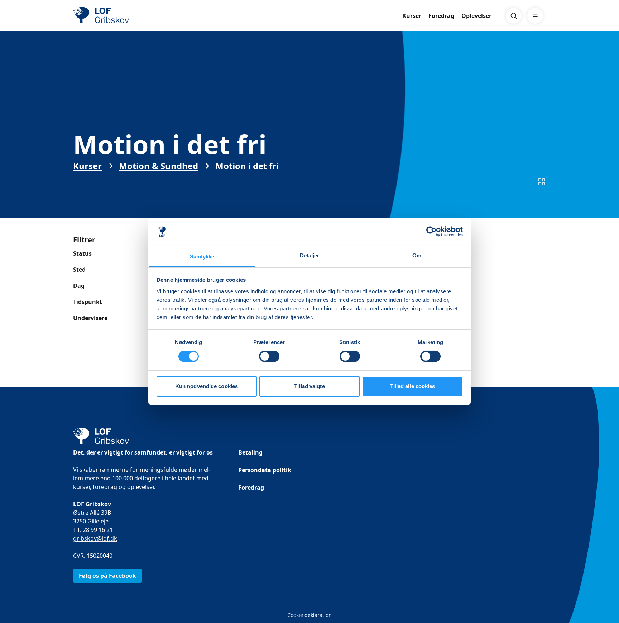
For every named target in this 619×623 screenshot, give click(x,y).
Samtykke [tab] (202, 256)
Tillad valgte (309, 386)
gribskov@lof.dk (95, 538)
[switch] (269, 356)
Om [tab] (416, 255)
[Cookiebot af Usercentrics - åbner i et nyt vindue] (431, 231)
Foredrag (441, 16)
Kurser (411, 16)
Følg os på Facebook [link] (107, 576)
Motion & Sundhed (158, 166)
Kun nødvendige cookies (206, 386)
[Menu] (535, 16)
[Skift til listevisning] (541, 181)
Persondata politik (264, 470)
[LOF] (125, 15)
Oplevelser (476, 16)
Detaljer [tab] (310, 255)
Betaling (250, 452)
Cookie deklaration (309, 615)
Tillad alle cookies (412, 386)
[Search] (514, 16)
